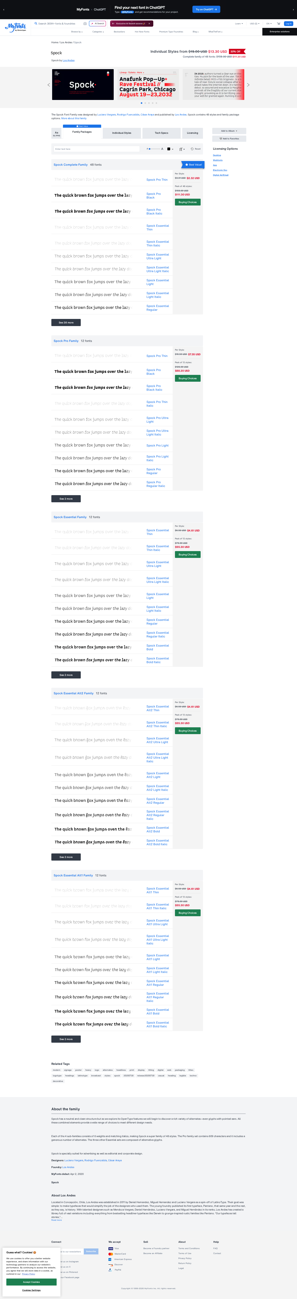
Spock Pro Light (157, 445)
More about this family (74, 118)
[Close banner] (149, 23)
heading (172, 1075)
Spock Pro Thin (157, 179)
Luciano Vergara (106, 114)
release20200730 (145, 1075)
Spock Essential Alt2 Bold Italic (157, 842)
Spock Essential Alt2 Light (157, 775)
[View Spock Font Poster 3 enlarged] (213, 84)
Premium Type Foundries (171, 31)
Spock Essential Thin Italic (157, 243)
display (141, 1070)
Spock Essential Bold (157, 647)
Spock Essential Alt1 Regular (157, 983)
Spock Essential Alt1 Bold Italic (157, 1024)
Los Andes (66, 42)
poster (78, 1070)
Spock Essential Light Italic (157, 295)
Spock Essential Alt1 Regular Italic (157, 997)
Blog (195, 32)
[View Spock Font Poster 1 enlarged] (83, 84)
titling (151, 1070)
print (132, 1070)
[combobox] (69, 23)
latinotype (83, 1075)
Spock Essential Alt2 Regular (157, 801)
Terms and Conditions (189, 1248)
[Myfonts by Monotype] (15, 27)
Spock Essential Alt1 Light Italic (157, 970)
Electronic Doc (220, 170)
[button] (4, 9)
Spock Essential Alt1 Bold (157, 1011)
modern (56, 1070)
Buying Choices (188, 202)
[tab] (141, 103)
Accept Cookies (31, 1282)
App (215, 165)
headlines (121, 1070)
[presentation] (48, 85)
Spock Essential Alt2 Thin (157, 708)
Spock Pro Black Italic (154, 212)
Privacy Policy (185, 1258)
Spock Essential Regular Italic (157, 634)
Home (54, 42)
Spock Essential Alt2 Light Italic (157, 788)
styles (107, 1075)
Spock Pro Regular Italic (155, 484)
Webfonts (218, 160)
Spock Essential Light (157, 282)
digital (161, 1070)
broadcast (96, 1075)
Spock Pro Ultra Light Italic (157, 433)
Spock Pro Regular (153, 471)
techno (193, 1075)
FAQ (215, 1248)
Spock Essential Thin (157, 227)
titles (190, 1070)
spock (117, 1075)
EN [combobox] (268, 23)
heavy (88, 1070)
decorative (58, 1081)
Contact (217, 1253)
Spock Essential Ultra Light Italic (157, 269)
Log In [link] (288, 23)
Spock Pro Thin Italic (157, 404)
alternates (108, 1070)
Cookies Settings (31, 1290)
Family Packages (82, 132)
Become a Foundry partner (156, 1248)
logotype (57, 1075)
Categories (97, 32)
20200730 (128, 1075)
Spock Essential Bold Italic (157, 660)
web (169, 1070)
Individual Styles (121, 133)
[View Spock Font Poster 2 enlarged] (148, 84)
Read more (56, 1220)
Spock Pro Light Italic (157, 458)
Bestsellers (119, 31)
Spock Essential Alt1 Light (157, 957)
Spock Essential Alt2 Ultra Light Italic (157, 757)
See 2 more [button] (66, 499)
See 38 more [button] (66, 322)
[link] (35, 23)
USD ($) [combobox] (253, 23)
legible (182, 1075)
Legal (181, 1268)
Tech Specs (161, 133)
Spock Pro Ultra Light (157, 420)
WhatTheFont (215, 32)
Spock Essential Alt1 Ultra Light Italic (157, 940)
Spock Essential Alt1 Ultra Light (157, 922)
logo (97, 1070)
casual (161, 1075)
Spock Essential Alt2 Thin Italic (157, 724)
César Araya (147, 114)
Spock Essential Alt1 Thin (157, 890)
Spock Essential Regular (157, 308)
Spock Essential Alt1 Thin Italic (157, 906)
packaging (180, 1070)
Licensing (192, 133)
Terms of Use (184, 1253)
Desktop (217, 155)
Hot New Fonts (142, 31)
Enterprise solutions (280, 31)
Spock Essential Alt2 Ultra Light (157, 740)
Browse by (76, 32)
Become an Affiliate (152, 1253)
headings (69, 1075)
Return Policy (184, 1263)
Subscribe (91, 1251)
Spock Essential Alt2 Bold (157, 829)
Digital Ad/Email (220, 175)
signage (68, 1070)
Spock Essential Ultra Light (157, 256)
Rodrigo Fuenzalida (128, 114)
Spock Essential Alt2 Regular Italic (157, 815)
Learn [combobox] (238, 23)
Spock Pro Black (153, 196)
